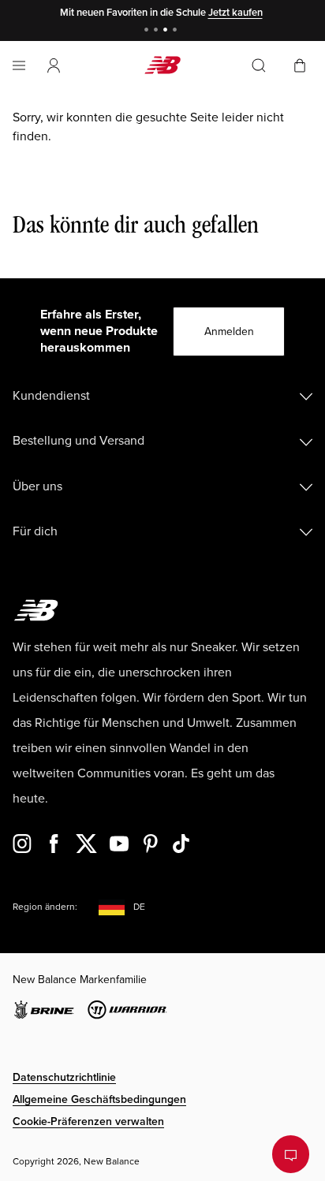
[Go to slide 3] (167, 31)
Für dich (35, 531)
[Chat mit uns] (290, 1154)
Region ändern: (45, 907)
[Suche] (258, 65)
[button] (53, 65)
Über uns (37, 486)
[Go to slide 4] (176, 31)
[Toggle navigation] (19, 65)
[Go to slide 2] (157, 31)
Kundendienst (51, 396)
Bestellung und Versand (78, 441)
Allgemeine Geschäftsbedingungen (99, 1099)
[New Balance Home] (162, 65)
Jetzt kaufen (235, 12)
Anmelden (229, 331)
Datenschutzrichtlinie (64, 1077)
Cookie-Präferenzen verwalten (88, 1121)
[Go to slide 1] (148, 31)
